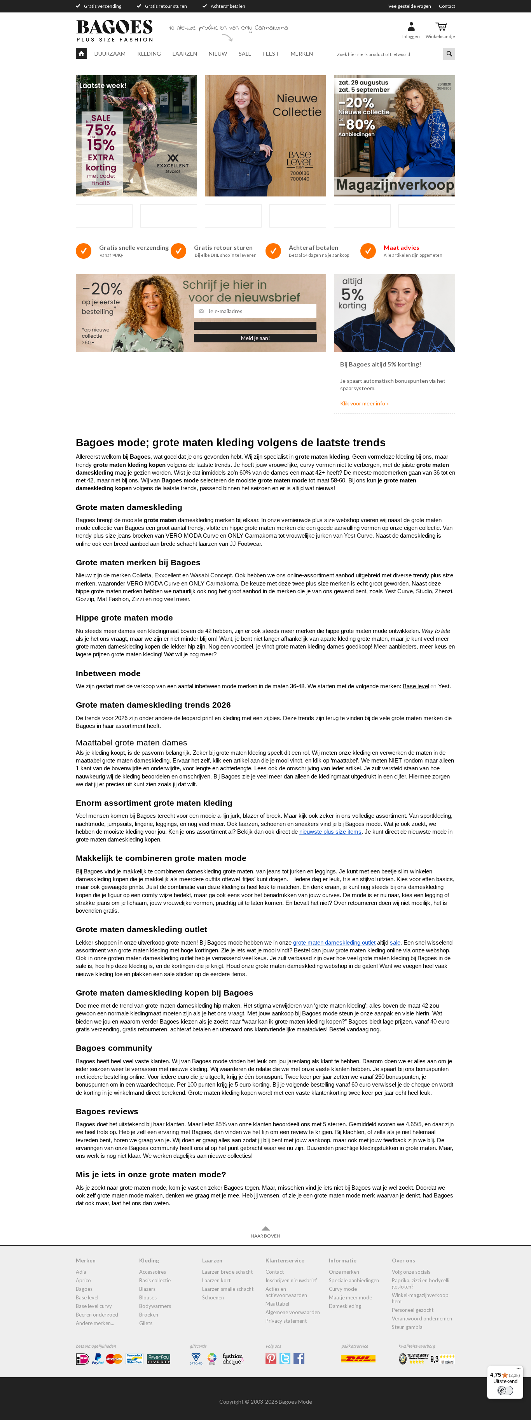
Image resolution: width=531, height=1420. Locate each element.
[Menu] (518, 1370)
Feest (271, 53)
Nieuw (218, 53)
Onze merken (344, 1272)
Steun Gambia (407, 1327)
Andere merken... (95, 1323)
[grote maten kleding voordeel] (394, 312)
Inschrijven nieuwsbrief (291, 1280)
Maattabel (277, 1304)
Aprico (83, 1280)
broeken (148, 1314)
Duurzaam (110, 53)
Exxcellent (168, 575)
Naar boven (265, 1236)
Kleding (149, 53)
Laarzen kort (216, 1280)
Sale (245, 53)
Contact (447, 6)
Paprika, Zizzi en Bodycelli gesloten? (420, 1283)
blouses (148, 1297)
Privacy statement (286, 1321)
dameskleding (345, 1306)
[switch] (505, 1390)
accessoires (152, 1272)
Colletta (141, 575)
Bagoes (84, 1289)
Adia (81, 1272)
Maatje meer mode (350, 1297)
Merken (302, 53)
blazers (147, 1289)
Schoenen (213, 1297)
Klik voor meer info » (364, 403)
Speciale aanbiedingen (354, 1280)
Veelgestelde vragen (409, 6)
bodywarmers (155, 1306)
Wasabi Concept (211, 575)
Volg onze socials (411, 1272)
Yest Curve (358, 536)
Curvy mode (343, 1289)
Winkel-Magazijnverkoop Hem (420, 1298)
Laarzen (185, 53)
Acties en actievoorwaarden (286, 1292)
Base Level (87, 1297)
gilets (145, 1323)
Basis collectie (155, 1280)
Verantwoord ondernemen (422, 1318)
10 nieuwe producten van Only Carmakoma (228, 28)
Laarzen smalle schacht (227, 1289)
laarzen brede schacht (227, 1272)
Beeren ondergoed (97, 1314)
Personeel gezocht (412, 1310)
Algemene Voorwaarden (293, 1312)
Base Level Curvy (94, 1306)
